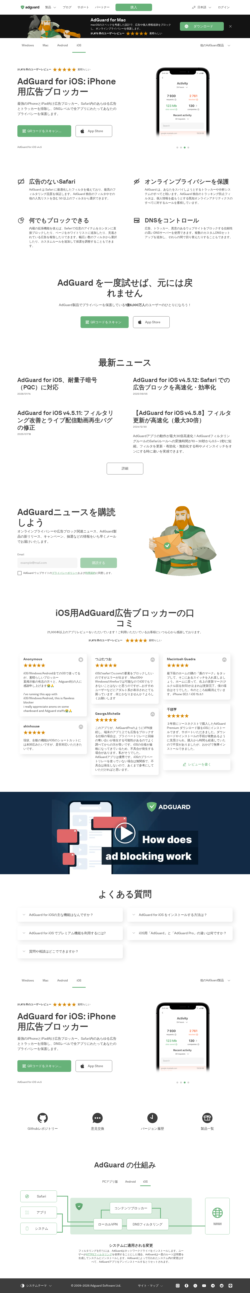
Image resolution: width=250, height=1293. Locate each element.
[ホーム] (29, 7)
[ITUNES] (81, 727)
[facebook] (186, 1285)
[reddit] (221, 1285)
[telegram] (213, 1285)
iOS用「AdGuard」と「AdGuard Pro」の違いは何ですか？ (183, 933)
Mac (45, 45)
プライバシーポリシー (65, 573)
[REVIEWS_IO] (81, 660)
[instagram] (178, 1285)
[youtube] (204, 1285)
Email (20, 554)
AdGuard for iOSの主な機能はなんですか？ (61, 915)
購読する (98, 563)
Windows (28, 45)
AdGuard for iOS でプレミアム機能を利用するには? (67, 933)
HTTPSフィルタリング (99, 1254)
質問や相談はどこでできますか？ (54, 951)
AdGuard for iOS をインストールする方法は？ (173, 915)
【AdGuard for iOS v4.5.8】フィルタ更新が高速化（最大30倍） (182, 416)
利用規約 (90, 573)
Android (62, 45)
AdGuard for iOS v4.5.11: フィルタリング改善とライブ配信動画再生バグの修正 (65, 420)
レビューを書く (199, 764)
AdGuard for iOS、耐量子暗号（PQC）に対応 (57, 383)
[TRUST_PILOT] (224, 710)
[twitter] (195, 1285)
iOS (79, 45)
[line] (230, 1285)
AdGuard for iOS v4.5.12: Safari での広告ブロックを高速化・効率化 (181, 383)
